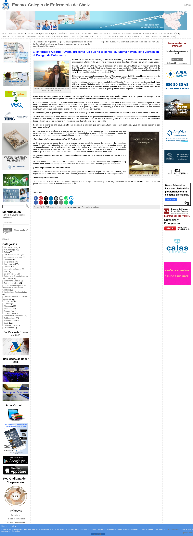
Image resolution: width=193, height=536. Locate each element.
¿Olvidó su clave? (20, 230)
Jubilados (8, 301)
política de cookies (172, 529)
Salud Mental (9, 321)
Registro (6, 232)
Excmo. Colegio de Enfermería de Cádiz (51, 4)
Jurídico (7, 304)
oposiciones (9, 313)
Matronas (8, 306)
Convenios (8, 259)
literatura (65, 207)
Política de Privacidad (16, 519)
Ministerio (8, 308)
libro (58, 207)
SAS (6, 323)
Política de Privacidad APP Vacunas (16, 523)
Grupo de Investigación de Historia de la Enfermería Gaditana (14, 288)
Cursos (7, 267)
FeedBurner (182, 63)
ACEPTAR (97, 534)
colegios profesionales (13, 257)
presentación (75, 207)
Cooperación (9, 262)
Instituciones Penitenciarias (15, 292)
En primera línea (11, 274)
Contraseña (7, 223)
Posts (188, 5)
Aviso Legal (15, 515)
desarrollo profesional (12, 269)
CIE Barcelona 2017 (12, 255)
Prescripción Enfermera (13, 316)
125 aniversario (10, 247)
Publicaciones (10, 318)
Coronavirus (9, 264)
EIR (5, 271)
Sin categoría (9, 325)
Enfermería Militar (11, 283)
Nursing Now (9, 311)
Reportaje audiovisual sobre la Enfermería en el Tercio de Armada (130, 42)
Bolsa (6, 252)
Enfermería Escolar (12, 281)
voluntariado (9, 328)
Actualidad (8, 250)
